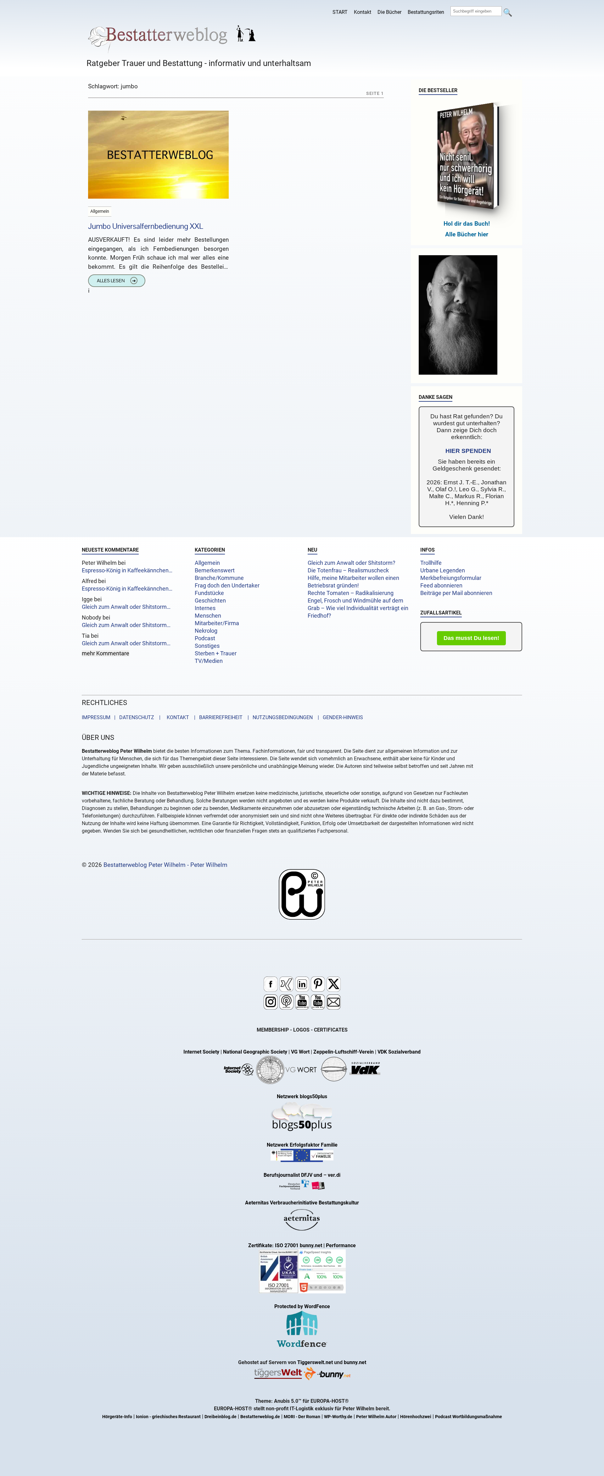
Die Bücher (389, 12)
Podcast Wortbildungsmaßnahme (468, 1416)
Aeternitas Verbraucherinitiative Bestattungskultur (302, 1203)
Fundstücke (209, 593)
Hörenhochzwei (415, 1416)
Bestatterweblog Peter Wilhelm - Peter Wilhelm (165, 864)
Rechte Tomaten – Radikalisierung (351, 593)
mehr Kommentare (105, 653)
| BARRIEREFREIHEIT (216, 717)
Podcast (205, 638)
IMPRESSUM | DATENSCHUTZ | (122, 717)
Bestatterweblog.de (260, 1416)
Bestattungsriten (426, 12)
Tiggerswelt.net (315, 1362)
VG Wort (300, 1052)
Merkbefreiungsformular (450, 578)
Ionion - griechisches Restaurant (168, 1416)
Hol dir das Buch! (467, 223)
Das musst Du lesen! (471, 638)
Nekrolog (206, 631)
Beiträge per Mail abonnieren (456, 593)
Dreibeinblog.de (220, 1416)
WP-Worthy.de (338, 1416)
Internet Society (201, 1052)
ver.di (334, 1175)
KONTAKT (176, 717)
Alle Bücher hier (466, 234)
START (340, 12)
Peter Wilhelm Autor (376, 1416)
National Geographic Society (255, 1052)
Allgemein (207, 563)
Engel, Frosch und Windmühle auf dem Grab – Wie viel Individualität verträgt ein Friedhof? (358, 608)
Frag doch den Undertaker (227, 585)
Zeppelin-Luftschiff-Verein (343, 1052)
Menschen (208, 616)
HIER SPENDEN (468, 451)
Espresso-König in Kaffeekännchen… (127, 570)
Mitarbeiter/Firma (217, 623)
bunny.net (355, 1362)
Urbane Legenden (442, 570)
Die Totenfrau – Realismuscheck (348, 570)
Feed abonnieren (441, 585)
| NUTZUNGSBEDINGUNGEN (278, 717)
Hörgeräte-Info (117, 1416)
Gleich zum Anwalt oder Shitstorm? (351, 563)
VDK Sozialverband (399, 1052)
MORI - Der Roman (302, 1416)
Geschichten (210, 601)
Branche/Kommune (219, 578)
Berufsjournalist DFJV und (293, 1175)
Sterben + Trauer (216, 653)
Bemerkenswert (215, 570)
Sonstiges (207, 646)
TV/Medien (209, 661)
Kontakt (362, 12)
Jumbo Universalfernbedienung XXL (145, 226)
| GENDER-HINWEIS (338, 717)
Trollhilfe (431, 563)
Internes (205, 608)
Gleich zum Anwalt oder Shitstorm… (126, 607)
